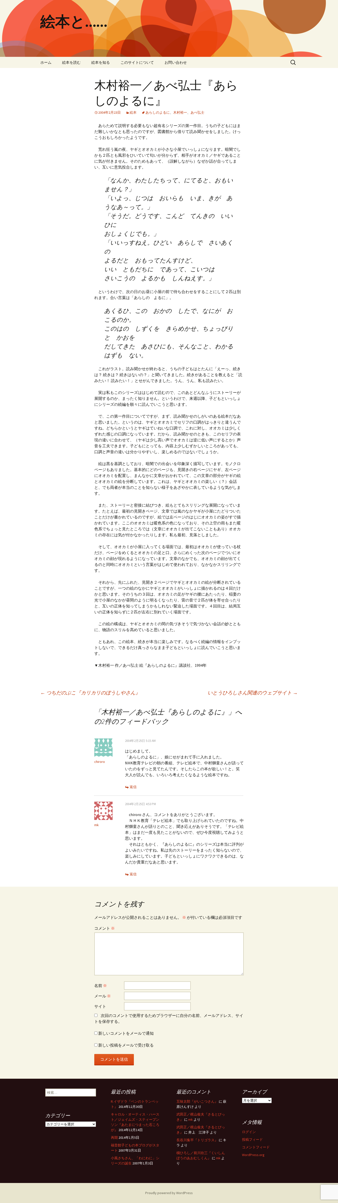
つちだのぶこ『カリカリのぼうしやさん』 (90, 692)
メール (102, 995)
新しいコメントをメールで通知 (126, 1033)
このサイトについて (137, 62)
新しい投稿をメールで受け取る (126, 1045)
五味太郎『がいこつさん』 (197, 1101)
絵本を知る (100, 62)
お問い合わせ (176, 62)
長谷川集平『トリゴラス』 (197, 1140)
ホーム (45, 62)
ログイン (249, 1132)
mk (96, 825)
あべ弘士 (197, 112)
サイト (100, 1006)
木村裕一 (180, 112)
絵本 (133, 112)
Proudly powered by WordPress (169, 1193)
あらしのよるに (157, 112)
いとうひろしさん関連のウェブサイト (253, 692)
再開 (114, 1137)
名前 (100, 985)
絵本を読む (71, 62)
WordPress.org (253, 1155)
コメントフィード (256, 1147)
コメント (104, 928)
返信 (133, 787)
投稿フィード (252, 1139)
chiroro (99, 761)
